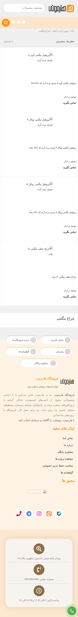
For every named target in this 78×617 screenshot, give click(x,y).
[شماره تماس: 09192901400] (39, 569)
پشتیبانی (60, 351)
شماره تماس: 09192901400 (39, 579)
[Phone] (19, 514)
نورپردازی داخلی (60, 30)
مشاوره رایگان (41, 363)
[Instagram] (39, 514)
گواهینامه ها (24, 351)
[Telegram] (29, 514)
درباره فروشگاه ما (21, 340)
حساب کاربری (57, 340)
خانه (72, 30)
